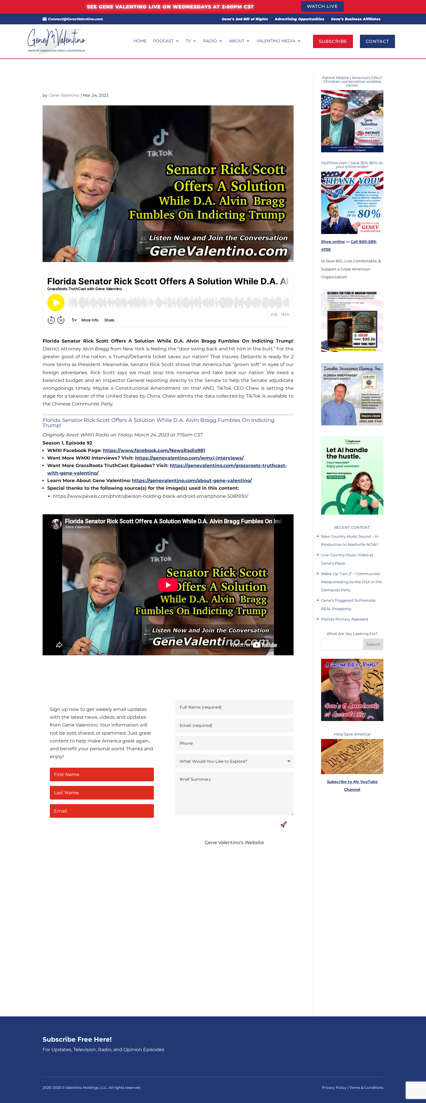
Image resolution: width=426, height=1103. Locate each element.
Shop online (333, 241)
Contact (377, 41)
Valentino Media (275, 41)
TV (188, 41)
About (236, 41)
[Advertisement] (352, 905)
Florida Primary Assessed (344, 619)
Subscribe (333, 41)
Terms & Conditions (366, 1087)
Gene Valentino (64, 95)
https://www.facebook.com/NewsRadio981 (154, 450)
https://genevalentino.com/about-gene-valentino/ (192, 480)
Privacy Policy (334, 1087)
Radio (210, 41)
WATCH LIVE (322, 6)
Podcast (163, 41)
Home (140, 41)
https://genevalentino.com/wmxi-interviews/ (189, 458)
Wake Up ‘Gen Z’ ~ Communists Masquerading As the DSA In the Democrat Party (351, 581)
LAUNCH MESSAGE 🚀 (256, 824)
